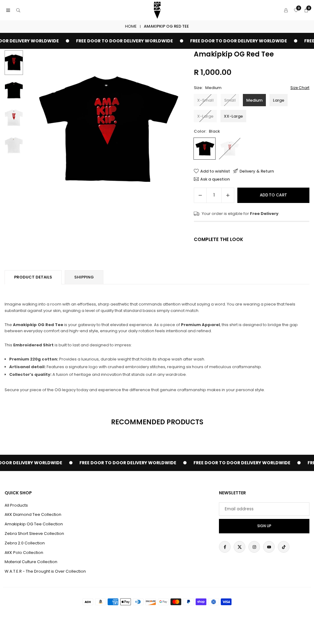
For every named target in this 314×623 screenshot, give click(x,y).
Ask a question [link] (215, 179)
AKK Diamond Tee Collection (33, 514)
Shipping (84, 277)
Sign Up (264, 526)
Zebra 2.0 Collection (25, 543)
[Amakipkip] (157, 9)
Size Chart (299, 87)
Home (131, 26)
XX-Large (233, 116)
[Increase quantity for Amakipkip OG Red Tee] (228, 195)
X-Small (205, 100)
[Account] (286, 10)
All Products (16, 505)
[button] (175, 131)
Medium (254, 100)
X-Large (205, 116)
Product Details (33, 277)
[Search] (18, 10)
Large (278, 100)
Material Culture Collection (31, 562)
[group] (106, 130)
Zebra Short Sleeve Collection (34, 533)
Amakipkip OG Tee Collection (34, 524)
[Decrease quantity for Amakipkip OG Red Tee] (200, 195)
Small (230, 100)
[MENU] (8, 10)
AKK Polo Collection (24, 552)
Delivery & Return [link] (256, 171)
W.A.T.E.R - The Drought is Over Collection (45, 571)
